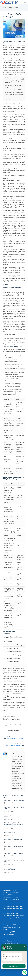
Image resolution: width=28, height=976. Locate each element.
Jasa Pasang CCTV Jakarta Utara (13, 913)
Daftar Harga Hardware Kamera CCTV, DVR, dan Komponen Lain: (14, 93)
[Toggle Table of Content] (22, 78)
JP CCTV (15, 753)
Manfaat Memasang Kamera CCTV (13, 86)
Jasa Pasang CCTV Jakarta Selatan (14, 915)
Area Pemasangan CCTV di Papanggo (12, 98)
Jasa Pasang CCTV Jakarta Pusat (13, 906)
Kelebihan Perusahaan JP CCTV (13, 90)
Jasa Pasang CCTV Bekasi (11, 918)
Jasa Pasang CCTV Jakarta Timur (13, 908)
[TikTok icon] (14, 969)
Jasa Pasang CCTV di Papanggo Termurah (13, 81)
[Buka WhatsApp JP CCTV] (24, 972)
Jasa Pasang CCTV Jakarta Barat (13, 911)
